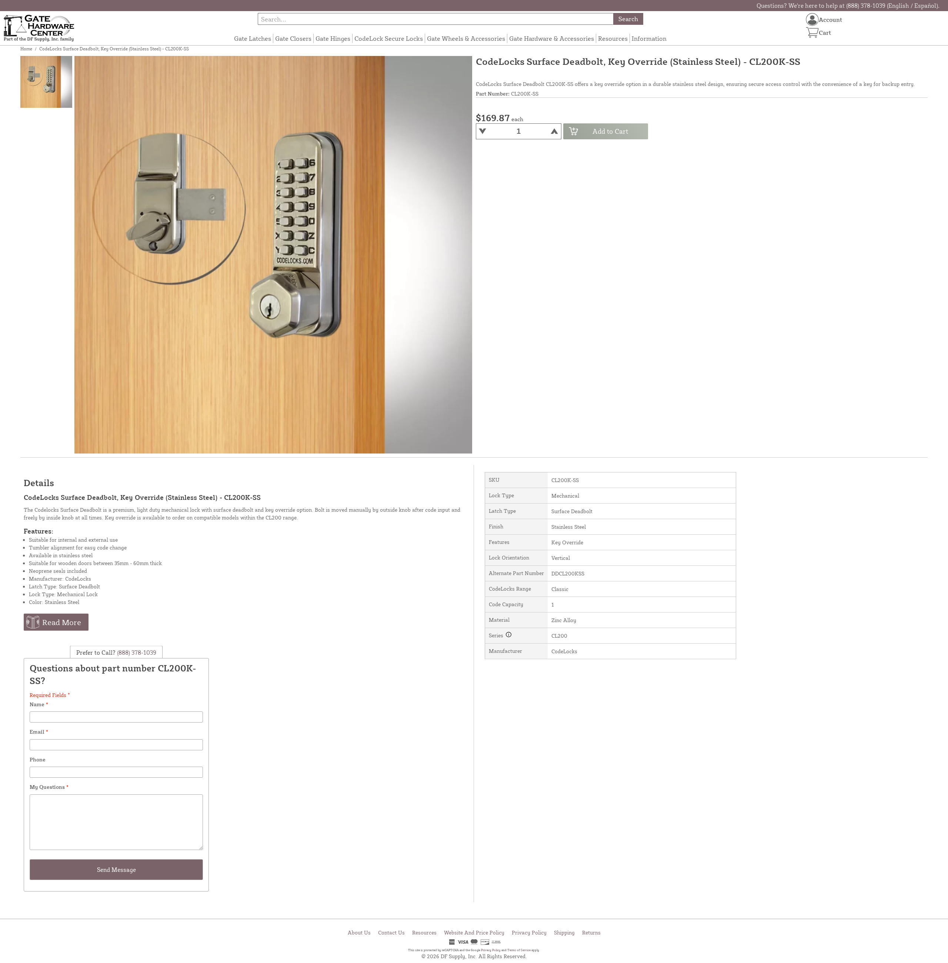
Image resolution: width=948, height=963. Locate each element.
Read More (61, 622)
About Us (359, 932)
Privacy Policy (529, 932)
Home (26, 49)
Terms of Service (519, 950)
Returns (591, 932)
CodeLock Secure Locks (388, 38)
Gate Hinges (333, 38)
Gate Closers (293, 38)
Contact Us (391, 932)
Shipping (564, 932)
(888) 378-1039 (136, 652)
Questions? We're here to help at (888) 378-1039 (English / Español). (848, 5)
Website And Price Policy (474, 932)
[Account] (812, 19)
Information (649, 38)
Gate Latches (252, 38)
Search (628, 19)
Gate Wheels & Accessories (466, 38)
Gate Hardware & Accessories (551, 38)
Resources (613, 38)
